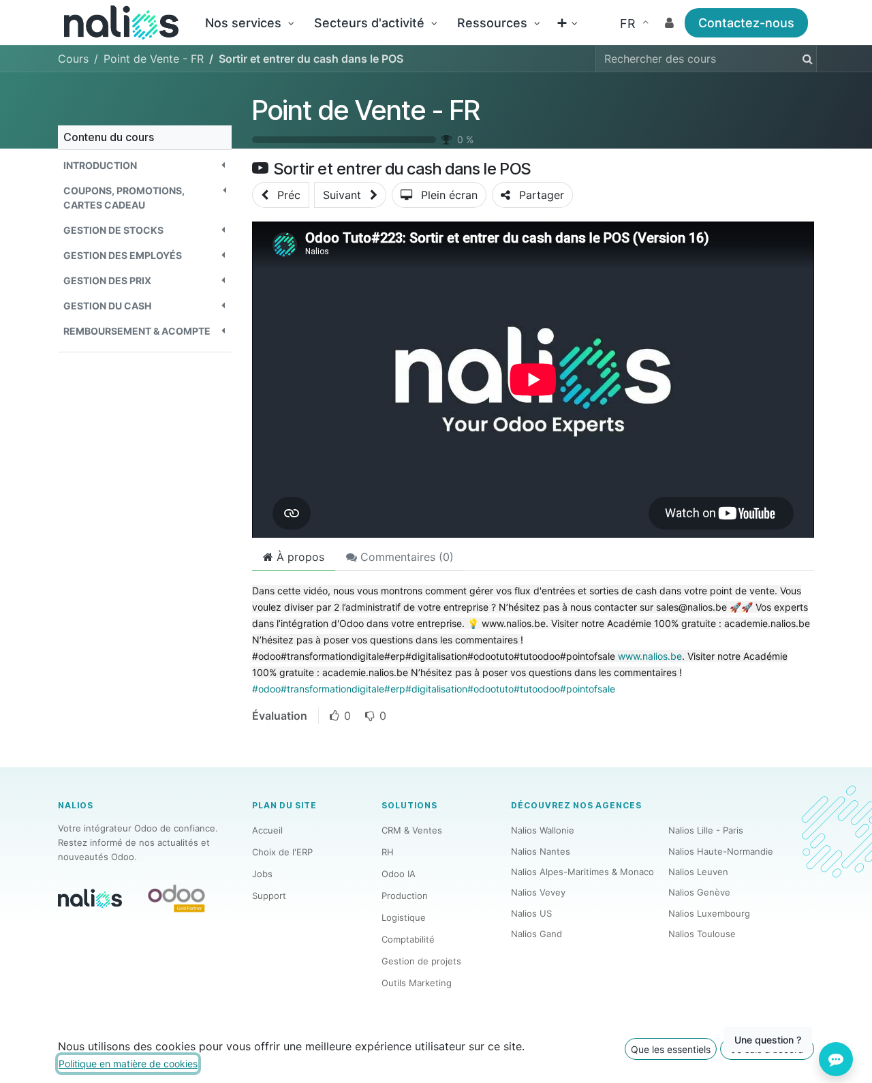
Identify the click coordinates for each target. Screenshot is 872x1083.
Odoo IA (399, 873)
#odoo (266, 689)
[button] (145, 165)
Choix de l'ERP (282, 851)
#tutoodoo (537, 689)
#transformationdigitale (332, 689)
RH (388, 851)
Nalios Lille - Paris (705, 830)
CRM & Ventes (412, 830)
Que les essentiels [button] (671, 1049)
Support (269, 895)
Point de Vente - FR (366, 110)
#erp (394, 689)
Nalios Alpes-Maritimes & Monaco (582, 871)
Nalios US (531, 913)
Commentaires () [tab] (405, 557)
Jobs (262, 873)
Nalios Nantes (540, 851)
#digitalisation (436, 689)
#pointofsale (587, 689)
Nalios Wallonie (542, 830)
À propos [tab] (298, 557)
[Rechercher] (805, 59)
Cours (73, 58)
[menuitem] (249, 22)
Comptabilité (408, 939)
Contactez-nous (746, 23)
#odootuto (490, 689)
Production (405, 895)
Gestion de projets (421, 961)
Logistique (404, 917)
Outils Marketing (417, 982)
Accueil (267, 830)
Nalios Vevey (538, 892)
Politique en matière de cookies (128, 1063)
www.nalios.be (650, 656)
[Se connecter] (669, 22)
